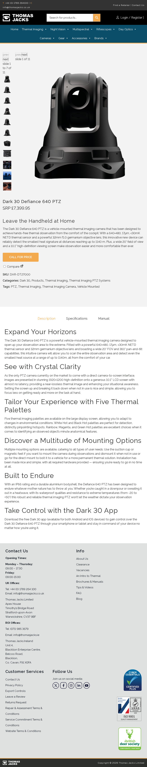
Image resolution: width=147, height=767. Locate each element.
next (24, 54)
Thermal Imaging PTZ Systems (89, 280)
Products (38, 280)
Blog (79, 598)
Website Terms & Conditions (23, 731)
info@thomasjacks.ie (26, 635)
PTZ (14, 286)
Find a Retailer (121, 5)
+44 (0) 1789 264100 (16, 3)
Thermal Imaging (32, 29)
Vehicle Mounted (88, 286)
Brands (98, 38)
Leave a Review (15, 696)
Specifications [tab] (76, 318)
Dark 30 (25, 280)
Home (14, 29)
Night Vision (58, 29)
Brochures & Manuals (89, 581)
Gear (61, 38)
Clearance (82, 564)
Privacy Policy (14, 685)
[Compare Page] (22, 266)
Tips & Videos (84, 587)
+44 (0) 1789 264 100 (23, 589)
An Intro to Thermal (88, 576)
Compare (12, 266)
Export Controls (15, 691)
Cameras (45, 38)
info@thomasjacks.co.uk (16, 7)
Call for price (20, 257)
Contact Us (138, 5)
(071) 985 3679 (19, 629)
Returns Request (15, 702)
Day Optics (126, 29)
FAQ (78, 593)
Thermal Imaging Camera (59, 286)
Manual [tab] (103, 318)
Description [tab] (46, 318)
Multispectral (81, 29)
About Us (82, 558)
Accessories (79, 38)
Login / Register (131, 17)
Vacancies (82, 570)
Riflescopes (103, 29)
